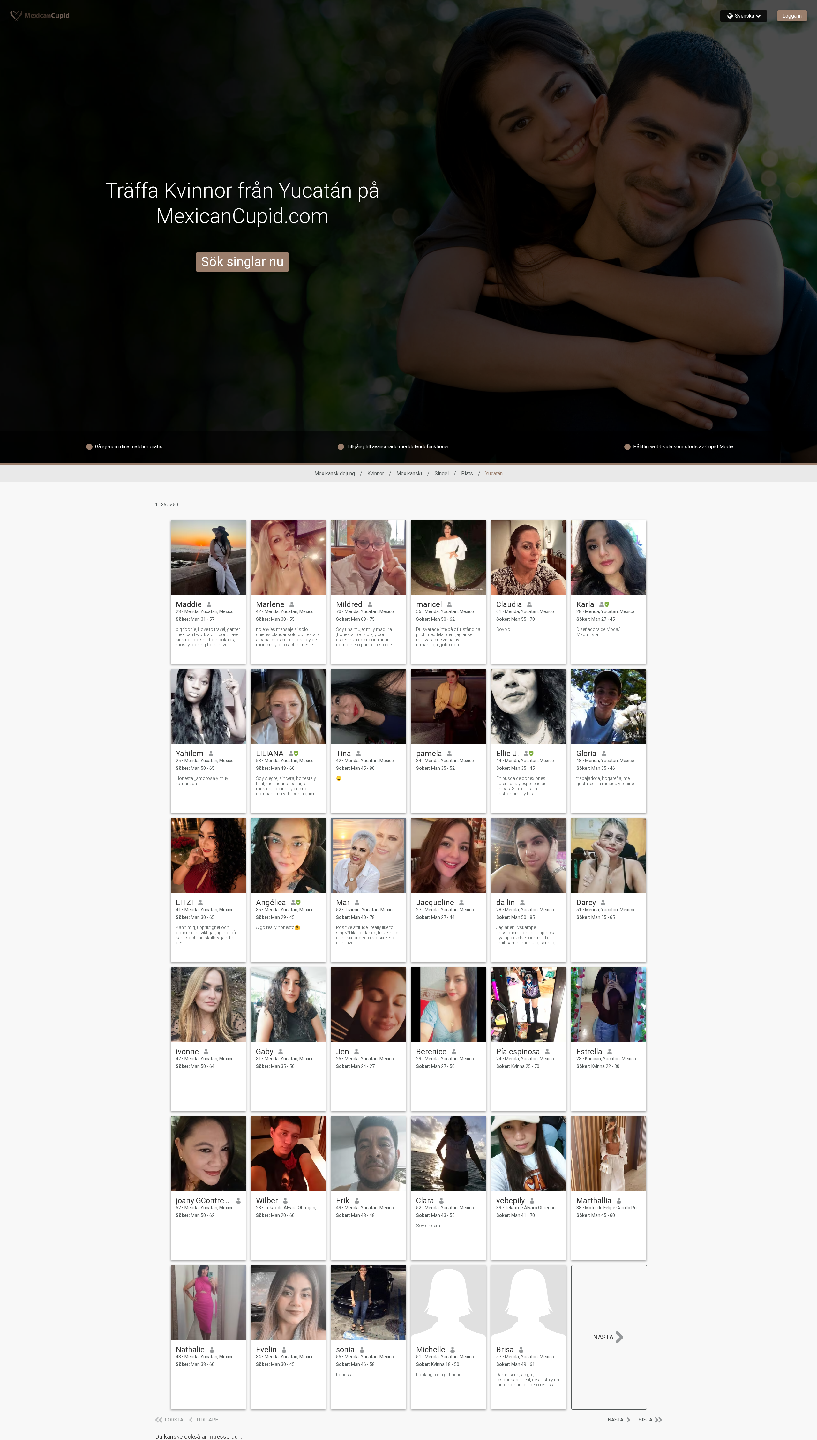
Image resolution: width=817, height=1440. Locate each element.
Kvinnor (375, 473)
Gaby (264, 1051)
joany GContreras (203, 1200)
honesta (344, 1374)
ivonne (187, 1051)
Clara (425, 1200)
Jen (342, 1051)
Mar (343, 902)
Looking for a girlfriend (438, 1374)
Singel (442, 473)
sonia (345, 1349)
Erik (342, 1200)
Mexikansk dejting (334, 473)
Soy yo (503, 629)
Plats (467, 473)
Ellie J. (507, 753)
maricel (429, 604)
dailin (505, 902)
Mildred (349, 604)
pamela (429, 753)
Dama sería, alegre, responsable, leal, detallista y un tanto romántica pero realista (527, 1379)
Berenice (431, 1051)
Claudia (509, 604)
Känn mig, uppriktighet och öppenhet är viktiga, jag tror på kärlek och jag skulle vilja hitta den (206, 935)
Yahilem (190, 753)
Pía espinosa (518, 1051)
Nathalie (190, 1349)
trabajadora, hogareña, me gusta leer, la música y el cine (605, 781)
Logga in (792, 16)
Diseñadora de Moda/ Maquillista (598, 632)
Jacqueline (435, 902)
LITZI (184, 902)
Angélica (271, 902)
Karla (585, 604)
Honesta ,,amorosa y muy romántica (202, 781)
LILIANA (270, 753)
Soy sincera (428, 1225)
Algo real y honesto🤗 (278, 927)
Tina (343, 753)
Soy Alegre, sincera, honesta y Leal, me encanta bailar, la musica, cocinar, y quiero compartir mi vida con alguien (286, 786)
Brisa (505, 1349)
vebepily (510, 1200)
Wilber (267, 1200)
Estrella (589, 1051)
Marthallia (593, 1200)
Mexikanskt (409, 473)
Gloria (586, 753)
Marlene (270, 604)
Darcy (586, 902)
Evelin (266, 1349)
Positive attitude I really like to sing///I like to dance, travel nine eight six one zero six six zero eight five (367, 935)
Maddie (189, 604)
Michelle (430, 1349)
